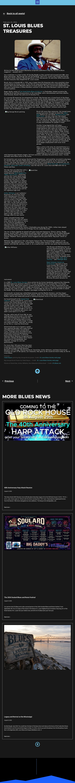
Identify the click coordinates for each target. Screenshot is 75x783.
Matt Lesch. (41, 116)
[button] (37, 2)
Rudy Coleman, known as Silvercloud (55, 263)
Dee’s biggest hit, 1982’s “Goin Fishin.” (15, 173)
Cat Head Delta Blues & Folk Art (31, 91)
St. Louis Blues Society (19, 282)
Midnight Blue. (62, 259)
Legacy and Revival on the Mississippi (18, 717)
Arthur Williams (9, 193)
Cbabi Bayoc (8, 357)
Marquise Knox (61, 114)
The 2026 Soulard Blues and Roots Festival (19, 597)
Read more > (7, 507)
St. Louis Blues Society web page (48, 360)
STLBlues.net (56, 363)
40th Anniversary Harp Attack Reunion (18, 488)
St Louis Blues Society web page (50, 357)
